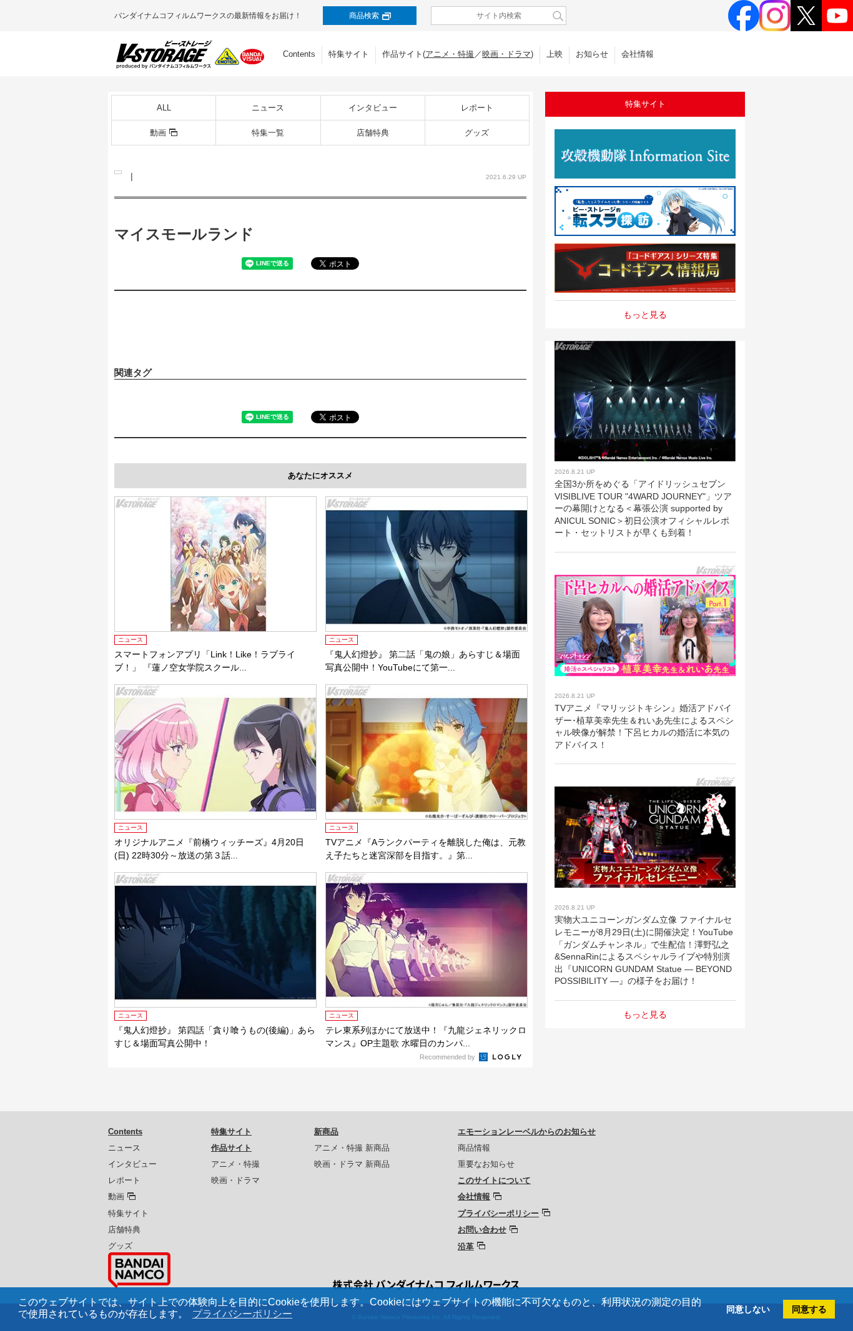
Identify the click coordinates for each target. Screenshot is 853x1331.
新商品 (326, 1131)
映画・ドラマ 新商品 (352, 1164)
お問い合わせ (482, 1229)
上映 (554, 54)
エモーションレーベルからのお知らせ (527, 1131)
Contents (299, 54)
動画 (158, 132)
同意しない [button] (748, 1309)
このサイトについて (494, 1180)
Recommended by (448, 1057)
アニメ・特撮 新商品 (352, 1147)
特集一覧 (268, 132)
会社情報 (637, 54)
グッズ (477, 132)
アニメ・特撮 (449, 54)
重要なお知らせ (486, 1164)
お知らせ (592, 54)
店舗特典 (373, 132)
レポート (477, 107)
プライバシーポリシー (498, 1213)
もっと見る (645, 315)
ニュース (268, 107)
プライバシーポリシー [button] (242, 1314)
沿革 (466, 1246)
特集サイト (348, 54)
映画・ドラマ (506, 54)
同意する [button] (809, 1309)
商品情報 (474, 1147)
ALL (164, 107)
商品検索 (364, 15)
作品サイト (231, 1147)
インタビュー (372, 107)
